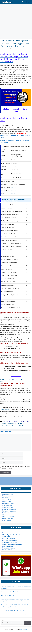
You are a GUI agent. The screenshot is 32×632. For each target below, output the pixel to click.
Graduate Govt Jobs (8, 500)
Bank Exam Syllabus (8, 503)
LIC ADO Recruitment (9, 533)
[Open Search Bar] (22, 2)
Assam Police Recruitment (10, 542)
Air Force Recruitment (8, 513)
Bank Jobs (6, 498)
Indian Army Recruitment (9, 509)
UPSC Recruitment (8, 507)
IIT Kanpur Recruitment (10, 540)
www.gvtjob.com (4, 409)
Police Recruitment (8, 515)
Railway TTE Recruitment (10, 550)
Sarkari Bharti (26, 421)
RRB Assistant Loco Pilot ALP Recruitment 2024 (13, 610)
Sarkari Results (7, 520)
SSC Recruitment (7, 505)
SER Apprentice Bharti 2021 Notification (10, 380)
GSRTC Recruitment (9, 548)
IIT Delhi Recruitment (9, 538)
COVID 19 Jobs (7, 501)
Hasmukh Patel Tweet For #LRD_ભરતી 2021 (13, 423)
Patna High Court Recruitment (11, 535)
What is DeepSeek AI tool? (7, 595)
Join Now (13, 187)
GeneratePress (24, 629)
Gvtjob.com (6, 1)
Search (2, 620)
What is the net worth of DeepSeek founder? (11, 592)
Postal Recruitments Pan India (10, 516)
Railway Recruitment (17, 421)
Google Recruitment (8, 546)
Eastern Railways (6, 421)
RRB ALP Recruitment (9, 537)
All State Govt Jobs (8, 494)
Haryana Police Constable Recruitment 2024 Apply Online (15, 614)
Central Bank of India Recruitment (12, 544)
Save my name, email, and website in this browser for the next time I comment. (16, 467)
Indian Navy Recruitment (9, 511)
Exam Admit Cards (8, 518)
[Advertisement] (16, 20)
